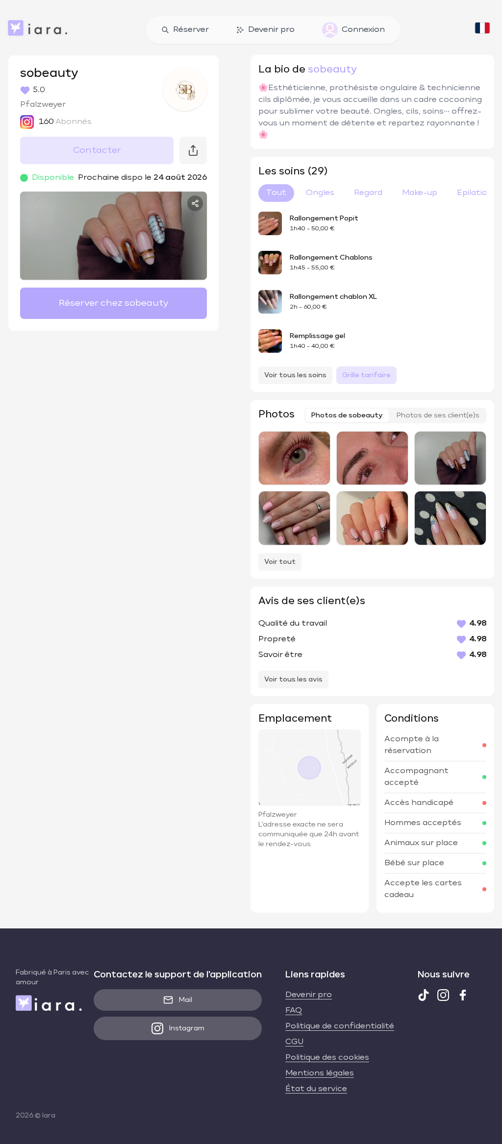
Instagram (186, 1028)
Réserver (191, 30)
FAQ (293, 1011)
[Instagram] (443, 995)
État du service (316, 1089)
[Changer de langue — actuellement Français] (482, 30)
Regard (368, 193)
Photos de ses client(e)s (438, 415)
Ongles (320, 193)
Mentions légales (319, 1073)
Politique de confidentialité (339, 1026)
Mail (185, 1000)
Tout (276, 193)
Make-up (419, 193)
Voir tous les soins (295, 375)
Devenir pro (271, 30)
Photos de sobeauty (347, 415)
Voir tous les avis (293, 679)
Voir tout (280, 562)
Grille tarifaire (366, 375)
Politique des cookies (327, 1058)
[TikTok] (423, 995)
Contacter (97, 150)
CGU (294, 1042)
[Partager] (195, 203)
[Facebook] (463, 995)
